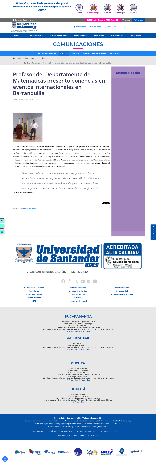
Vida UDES (135, 35)
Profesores (111, 27)
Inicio (16, 35)
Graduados (96, 27)
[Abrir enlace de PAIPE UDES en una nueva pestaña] (34, 452)
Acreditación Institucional (122, 294)
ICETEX (34, 301)
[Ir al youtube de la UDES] (81, 281)
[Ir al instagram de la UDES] (68, 281)
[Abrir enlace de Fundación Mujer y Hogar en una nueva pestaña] (92, 452)
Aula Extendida (78, 294)
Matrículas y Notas (34, 294)
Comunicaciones (48, 53)
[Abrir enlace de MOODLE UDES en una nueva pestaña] (48, 452)
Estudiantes (81, 27)
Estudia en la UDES (58, 35)
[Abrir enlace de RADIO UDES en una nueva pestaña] (63, 452)
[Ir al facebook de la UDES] (62, 281)
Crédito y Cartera (34, 297)
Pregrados (73, 331)
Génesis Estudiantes (78, 291)
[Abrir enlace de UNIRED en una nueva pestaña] (77, 452)
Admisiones (34, 291)
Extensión (98, 35)
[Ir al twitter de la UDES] (75, 281)
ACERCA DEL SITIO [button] (108, 431)
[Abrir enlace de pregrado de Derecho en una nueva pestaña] (19, 452)
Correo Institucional (78, 301)
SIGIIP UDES (78, 297)
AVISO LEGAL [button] (38, 431)
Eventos (75, 53)
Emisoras (114, 53)
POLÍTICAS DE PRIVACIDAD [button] (60, 431)
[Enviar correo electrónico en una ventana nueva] (95, 427)
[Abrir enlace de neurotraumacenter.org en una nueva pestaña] (121, 452)
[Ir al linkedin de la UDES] (94, 281)
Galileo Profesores (78, 288)
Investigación (80, 35)
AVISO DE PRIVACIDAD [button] (86, 431)
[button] (5, 459)
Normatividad (122, 291)
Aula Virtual (138, 20)
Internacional (117, 35)
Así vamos (119, 227)
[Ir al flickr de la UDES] (88, 281)
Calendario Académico (34, 288)
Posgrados (85, 331)
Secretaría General (122, 288)
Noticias (64, 53)
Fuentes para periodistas (94, 53)
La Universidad (35, 35)
